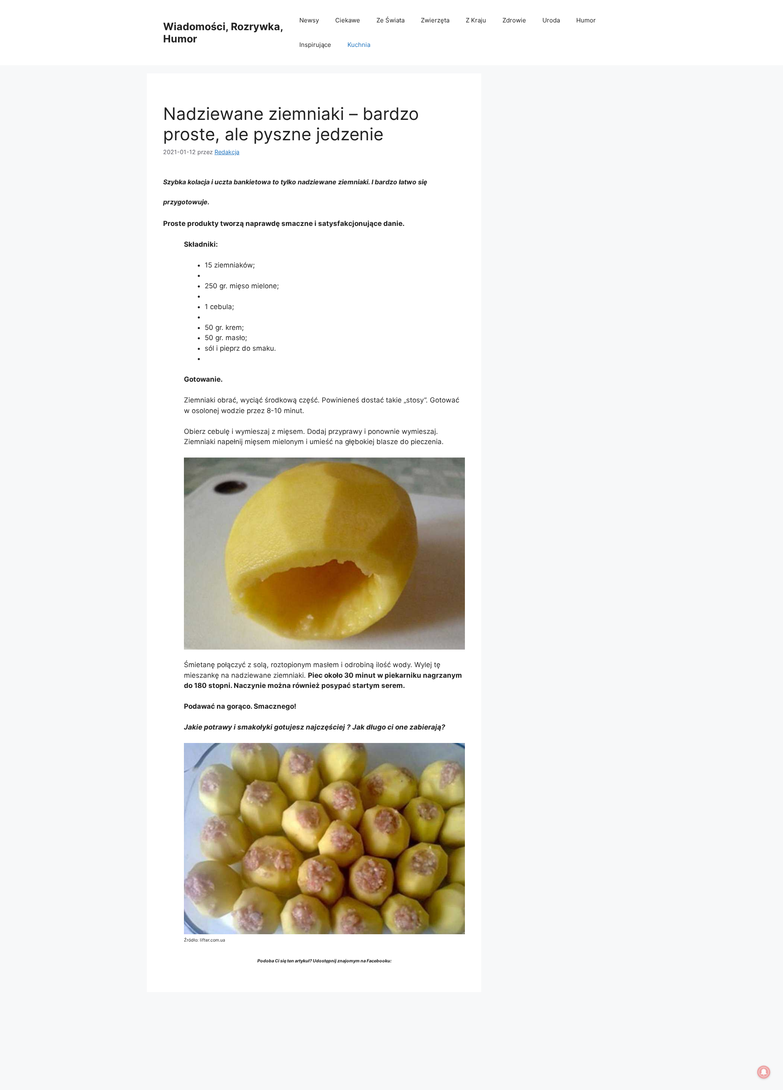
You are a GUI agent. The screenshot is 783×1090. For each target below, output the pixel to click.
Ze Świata (390, 20)
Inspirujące (315, 45)
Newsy (309, 20)
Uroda (551, 20)
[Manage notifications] (763, 1072)
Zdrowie (514, 20)
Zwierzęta (435, 20)
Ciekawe (347, 20)
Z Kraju (476, 20)
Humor (586, 20)
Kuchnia (358, 45)
